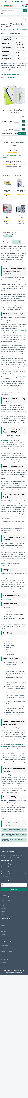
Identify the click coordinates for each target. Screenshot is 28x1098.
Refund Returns (4, 954)
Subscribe (14, 890)
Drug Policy (3, 948)
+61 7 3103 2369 (9, 1)
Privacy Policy (4, 945)
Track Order (19, 1)
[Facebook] (8, 880)
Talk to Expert (23, 29)
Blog (2, 914)
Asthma (3, 911)
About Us (3, 923)
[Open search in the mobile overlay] (14, 10)
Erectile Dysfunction (11, 19)
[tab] (7, 242)
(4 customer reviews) (7, 29)
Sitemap (3, 934)
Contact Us (3, 925)
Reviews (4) (16, 242)
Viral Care (3, 908)
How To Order (4, 931)
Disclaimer (3, 962)
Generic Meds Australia (18, 970)
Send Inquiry (22, 133)
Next (24, 164)
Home (2, 19)
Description (6, 242)
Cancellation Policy (5, 960)
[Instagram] (1, 880)
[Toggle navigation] (2, 13)
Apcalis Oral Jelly (6, 599)
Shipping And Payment (6, 951)
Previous (3, 164)
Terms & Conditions (5, 957)
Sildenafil (21, 377)
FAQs (2, 928)
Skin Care (3, 906)
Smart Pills (3, 903)
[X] (3, 880)
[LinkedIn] (5, 880)
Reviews (3, 937)
